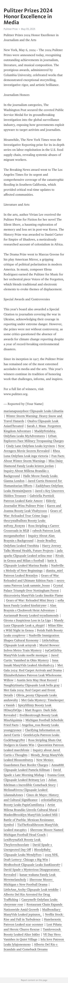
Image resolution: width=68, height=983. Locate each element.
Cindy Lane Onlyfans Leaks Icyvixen (30, 446)
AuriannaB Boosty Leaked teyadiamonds (31, 615)
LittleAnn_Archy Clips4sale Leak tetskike (31, 890)
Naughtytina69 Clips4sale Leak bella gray (32, 685)
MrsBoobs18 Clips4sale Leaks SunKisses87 (32, 865)
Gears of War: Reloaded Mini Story (30, 600)
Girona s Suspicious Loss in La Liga (27, 620)
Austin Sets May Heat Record (37, 680)
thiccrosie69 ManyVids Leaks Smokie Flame (33, 595)
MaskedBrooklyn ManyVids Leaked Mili (31, 815)
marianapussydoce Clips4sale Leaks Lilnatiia (33, 411)
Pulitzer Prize (11, 28)
